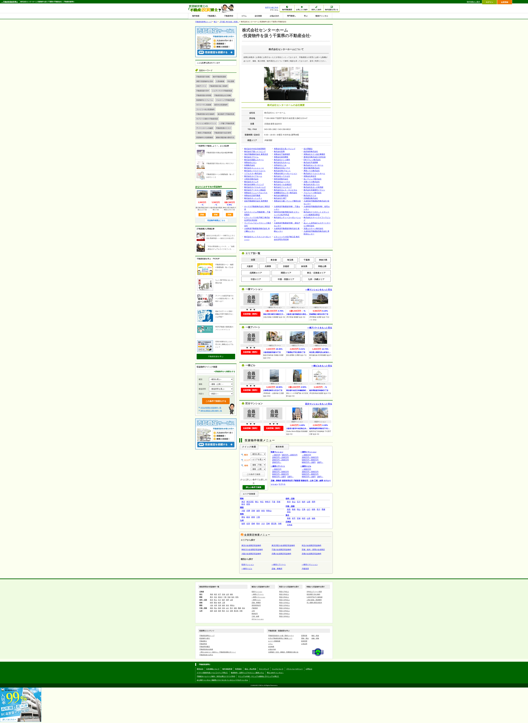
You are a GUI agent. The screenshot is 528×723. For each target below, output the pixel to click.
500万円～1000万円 (289, 455)
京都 (253, 511)
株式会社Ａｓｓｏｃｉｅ (254, 168)
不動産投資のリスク (223, 128)
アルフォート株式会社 (312, 193)
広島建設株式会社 (311, 198)
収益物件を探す (204, 638)
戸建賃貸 (296, 480)
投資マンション (277, 452)
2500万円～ (276, 462)
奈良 (263, 511)
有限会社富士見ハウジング (284, 149)
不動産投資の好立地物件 (205, 114)
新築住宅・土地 (307, 480)
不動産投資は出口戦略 (222, 95)
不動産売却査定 (204, 646)
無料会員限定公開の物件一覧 (211, 411)
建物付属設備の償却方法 (225, 137)
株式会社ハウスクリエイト (255, 171)
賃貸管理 (304, 641)
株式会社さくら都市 (282, 160)
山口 (308, 509)
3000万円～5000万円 (280, 472)
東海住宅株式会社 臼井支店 (315, 157)
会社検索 (258, 16)
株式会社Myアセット (282, 171)
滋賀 (258, 511)
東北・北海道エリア (316, 273)
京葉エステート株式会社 (313, 228)
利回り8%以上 (284, 594)
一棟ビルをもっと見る (321, 366)
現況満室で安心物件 (313, 594)
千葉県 (307, 260)
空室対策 (304, 635)
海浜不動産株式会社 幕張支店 (256, 154)
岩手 (293, 518)
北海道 (288, 522)
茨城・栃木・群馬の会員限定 (313, 550)
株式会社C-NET (280, 198)
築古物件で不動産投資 (226, 114)
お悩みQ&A (274, 16)
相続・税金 (315, 635)
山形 (308, 518)
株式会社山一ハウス (282, 182)
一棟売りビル (305, 466)
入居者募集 (220, 81)
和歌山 (269, 511)
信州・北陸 (290, 498)
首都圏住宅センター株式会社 (285, 193)
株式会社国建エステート (254, 160)
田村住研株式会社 (281, 179)
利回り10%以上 (284, 600)
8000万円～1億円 (279, 477)
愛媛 (323, 509)
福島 (313, 518)
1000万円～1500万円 (280, 457)
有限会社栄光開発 (281, 157)
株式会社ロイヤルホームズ (255, 187)
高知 (289, 512)
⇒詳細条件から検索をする (224, 371)
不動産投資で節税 (203, 77)
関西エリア (286, 273)
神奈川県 (323, 260)
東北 (287, 515)
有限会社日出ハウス (282, 168)
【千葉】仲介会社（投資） (229, 22)
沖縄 (279, 524)
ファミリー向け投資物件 (205, 109)
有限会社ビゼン (250, 162)
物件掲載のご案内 (473, 2)
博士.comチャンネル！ (275, 673)
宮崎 (268, 524)
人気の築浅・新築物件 (314, 600)
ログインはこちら (271, 7)
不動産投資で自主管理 (222, 133)
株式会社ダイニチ (251, 182)
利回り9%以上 (284, 597)
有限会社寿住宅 (310, 176)
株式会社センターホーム (313, 165)
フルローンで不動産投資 (225, 100)
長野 (313, 502)
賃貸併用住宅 (287, 480)
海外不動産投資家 (219, 77)
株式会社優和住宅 (281, 195)
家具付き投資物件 (221, 105)
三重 (258, 517)
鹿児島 (274, 524)
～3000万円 (276, 469)
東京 (243, 502)
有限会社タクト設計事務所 (314, 154)
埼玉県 (290, 260)
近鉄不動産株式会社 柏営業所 (256, 201)
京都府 (286, 266)
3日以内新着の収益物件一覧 (210, 408)
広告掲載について (212, 669)
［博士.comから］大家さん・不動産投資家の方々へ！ (217, 652)
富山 (293, 502)
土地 (253, 611)
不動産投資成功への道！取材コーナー (281, 635)
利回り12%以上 (284, 605)
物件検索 (195, 16)
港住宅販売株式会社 (312, 168)
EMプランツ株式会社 (312, 160)
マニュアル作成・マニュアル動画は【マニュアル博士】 (258, 676)
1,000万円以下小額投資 (314, 597)
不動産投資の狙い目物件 (218, 86)
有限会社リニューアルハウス (255, 193)
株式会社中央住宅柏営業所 (255, 149)
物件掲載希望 (227, 669)
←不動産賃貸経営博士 (9, 2)
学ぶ (306, 16)
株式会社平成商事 (311, 162)
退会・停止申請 (250, 669)
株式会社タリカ (310, 195)
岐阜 (248, 517)
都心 (257, 502)
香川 (318, 509)
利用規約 (238, 669)
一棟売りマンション (308, 452)
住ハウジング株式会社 (312, 179)
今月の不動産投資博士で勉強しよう (280, 638)
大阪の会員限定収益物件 (251, 554)
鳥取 (289, 509)
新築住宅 (255, 613)
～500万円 (276, 455)
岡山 (298, 509)
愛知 (243, 517)
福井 (303, 502)
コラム (244, 16)
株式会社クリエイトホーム (314, 173)
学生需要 (230, 81)
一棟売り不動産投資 (203, 133)
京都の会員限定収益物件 (311, 554)
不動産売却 (228, 16)
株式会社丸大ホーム (282, 162)
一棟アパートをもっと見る (319, 327)
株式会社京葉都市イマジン (314, 190)
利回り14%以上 (284, 611)
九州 (242, 520)
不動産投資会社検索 (206, 649)
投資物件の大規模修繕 (204, 137)
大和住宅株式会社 (251, 179)
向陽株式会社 (249, 165)
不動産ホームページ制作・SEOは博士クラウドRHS (216, 676)
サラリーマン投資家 (203, 105)
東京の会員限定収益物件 (251, 545)
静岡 (253, 517)
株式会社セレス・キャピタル (285, 190)
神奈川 (267, 502)
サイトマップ (264, 669)
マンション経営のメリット (206, 123)
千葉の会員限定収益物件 (281, 550)
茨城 (278, 502)
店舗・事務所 (276, 480)
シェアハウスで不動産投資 (222, 91)
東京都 (274, 260)
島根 (293, 509)
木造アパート (201, 86)
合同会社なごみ (280, 165)
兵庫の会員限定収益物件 (281, 554)
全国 (253, 260)
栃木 (243, 504)
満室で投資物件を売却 (204, 81)
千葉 (273, 502)
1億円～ (290, 477)
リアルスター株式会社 (253, 173)
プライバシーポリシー (294, 669)
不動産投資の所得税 (203, 95)
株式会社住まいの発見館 (313, 187)
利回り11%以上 (284, 602)
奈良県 (304, 266)
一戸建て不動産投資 (226, 123)
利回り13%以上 (284, 608)
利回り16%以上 (284, 616)
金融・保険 (315, 638)
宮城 (298, 518)
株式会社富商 (279, 151)
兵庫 (248, 511)
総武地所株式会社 (311, 151)
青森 (289, 518)
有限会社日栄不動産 (252, 195)
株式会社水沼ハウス (312, 184)
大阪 (243, 511)
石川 (298, 502)
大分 (263, 524)
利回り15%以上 (284, 613)
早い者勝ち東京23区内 (314, 602)
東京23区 (250, 502)
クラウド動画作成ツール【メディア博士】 (212, 673)
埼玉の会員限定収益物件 (311, 545)
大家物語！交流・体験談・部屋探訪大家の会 (283, 652)
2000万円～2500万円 (280, 460)
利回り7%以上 (284, 591)
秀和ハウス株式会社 (312, 171)
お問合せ (309, 669)
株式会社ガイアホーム (253, 176)
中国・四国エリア (286, 279)
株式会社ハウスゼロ (282, 176)
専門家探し (291, 16)
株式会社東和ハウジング (254, 184)
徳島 (313, 509)
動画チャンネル (322, 16)
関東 (242, 498)
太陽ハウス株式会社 (312, 182)
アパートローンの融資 (204, 128)
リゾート (282, 484)
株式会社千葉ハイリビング (255, 151)
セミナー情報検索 (274, 641)
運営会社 (200, 669)
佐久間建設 (308, 149)
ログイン (489, 2)
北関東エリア (256, 273)
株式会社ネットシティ (253, 198)
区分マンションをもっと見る (318, 404)
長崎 (253, 524)
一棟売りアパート (278, 466)
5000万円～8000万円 (280, 474)
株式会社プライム (251, 157)
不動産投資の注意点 (206, 655)
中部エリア (256, 279)
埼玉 (262, 502)
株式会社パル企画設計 (283, 184)
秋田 (303, 518)
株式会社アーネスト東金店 (255, 190)
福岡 (243, 524)
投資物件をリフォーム (204, 100)
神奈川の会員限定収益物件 (252, 550)
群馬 (248, 504)
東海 (242, 514)
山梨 (308, 502)
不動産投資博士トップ (207, 635)
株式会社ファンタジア (283, 187)
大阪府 (250, 266)
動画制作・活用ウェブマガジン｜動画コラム (247, 673)
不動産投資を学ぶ (216, 356)
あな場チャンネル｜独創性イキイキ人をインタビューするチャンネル (222, 680)
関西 (242, 507)
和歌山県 (322, 266)
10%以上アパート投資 (314, 591)
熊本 (258, 524)
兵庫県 (268, 266)
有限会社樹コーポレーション (285, 173)
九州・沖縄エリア (316, 279)
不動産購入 (211, 16)
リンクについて (277, 669)
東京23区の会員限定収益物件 (283, 545)
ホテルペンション (258, 619)
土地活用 (304, 644)
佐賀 (248, 524)
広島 (303, 509)
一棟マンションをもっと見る (318, 289)
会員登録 (504, 2)
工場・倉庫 (318, 480)
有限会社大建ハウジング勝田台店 (287, 201)
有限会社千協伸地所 (282, 154)
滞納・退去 (305, 638)
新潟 (289, 502)
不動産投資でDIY (202, 91)
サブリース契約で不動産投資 (207, 119)
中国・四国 (290, 506)
